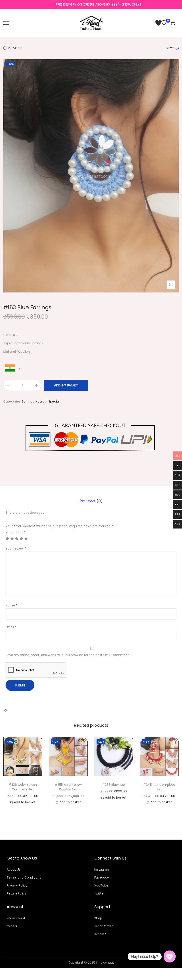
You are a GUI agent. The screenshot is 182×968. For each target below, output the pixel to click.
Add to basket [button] (25, 802)
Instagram (102, 869)
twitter (99, 893)
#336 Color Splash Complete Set (22, 787)
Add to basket (66, 385)
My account (16, 918)
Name (11, 605)
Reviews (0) (91, 501)
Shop (98, 918)
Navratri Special (47, 401)
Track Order (103, 926)
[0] (161, 23)
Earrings (28, 401)
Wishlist (100, 934)
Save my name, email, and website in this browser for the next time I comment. (68, 655)
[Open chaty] (170, 956)
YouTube (101, 885)
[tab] (91, 501)
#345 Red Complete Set (159, 787)
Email (11, 627)
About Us (13, 869)
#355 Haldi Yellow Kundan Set (68, 787)
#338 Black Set (113, 784)
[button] (5, 710)
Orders (12, 926)
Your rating (15, 532)
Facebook (101, 877)
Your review (16, 548)
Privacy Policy (17, 885)
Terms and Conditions (24, 877)
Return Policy (17, 893)
